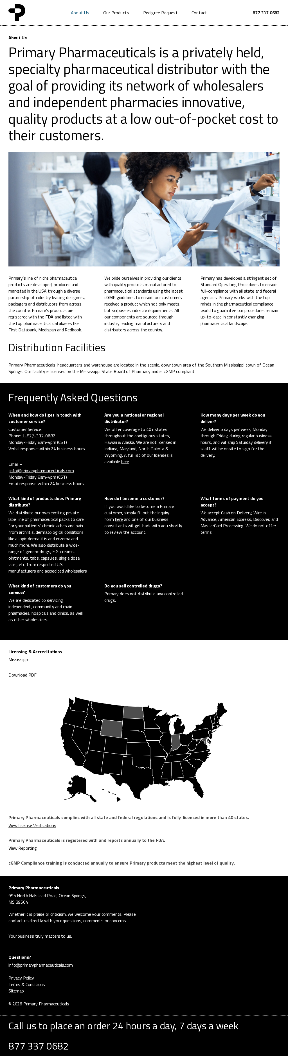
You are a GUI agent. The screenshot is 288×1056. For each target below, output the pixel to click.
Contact (199, 12)
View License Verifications (32, 825)
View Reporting (22, 848)
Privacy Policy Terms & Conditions (26, 981)
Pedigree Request (160, 12)
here (125, 461)
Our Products (116, 12)
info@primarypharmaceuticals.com (42, 470)
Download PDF (22, 675)
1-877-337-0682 (38, 435)
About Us (80, 12)
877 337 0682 (266, 12)
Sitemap (16, 990)
